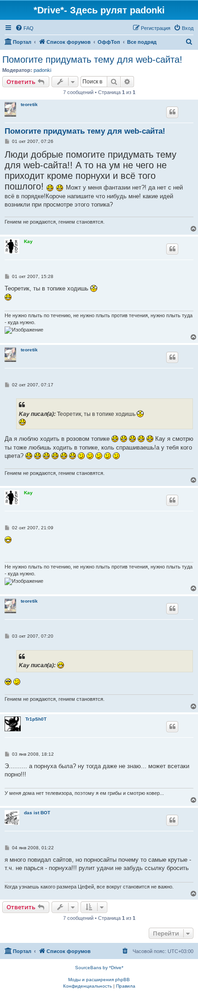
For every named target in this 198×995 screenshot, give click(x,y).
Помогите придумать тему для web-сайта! (92, 59)
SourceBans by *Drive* (99, 967)
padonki (42, 70)
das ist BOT (37, 812)
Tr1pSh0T (36, 719)
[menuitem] (24, 28)
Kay (28, 241)
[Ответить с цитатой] (172, 112)
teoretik (29, 104)
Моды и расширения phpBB (99, 979)
